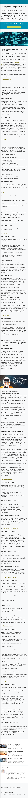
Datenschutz (4, 796)
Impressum (19, 794)
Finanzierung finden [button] (14, 27)
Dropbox (5, 139)
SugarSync (6, 315)
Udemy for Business (9, 577)
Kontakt (13, 794)
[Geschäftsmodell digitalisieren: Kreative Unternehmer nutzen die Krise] (14, 753)
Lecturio (5, 681)
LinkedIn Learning (8, 626)
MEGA (4, 192)
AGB (24, 794)
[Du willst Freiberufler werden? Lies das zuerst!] (14, 760)
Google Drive (6, 79)
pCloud (5, 233)
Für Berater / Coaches (6, 794)
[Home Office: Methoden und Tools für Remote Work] (14, 746)
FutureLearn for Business (11, 528)
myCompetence (7, 479)
